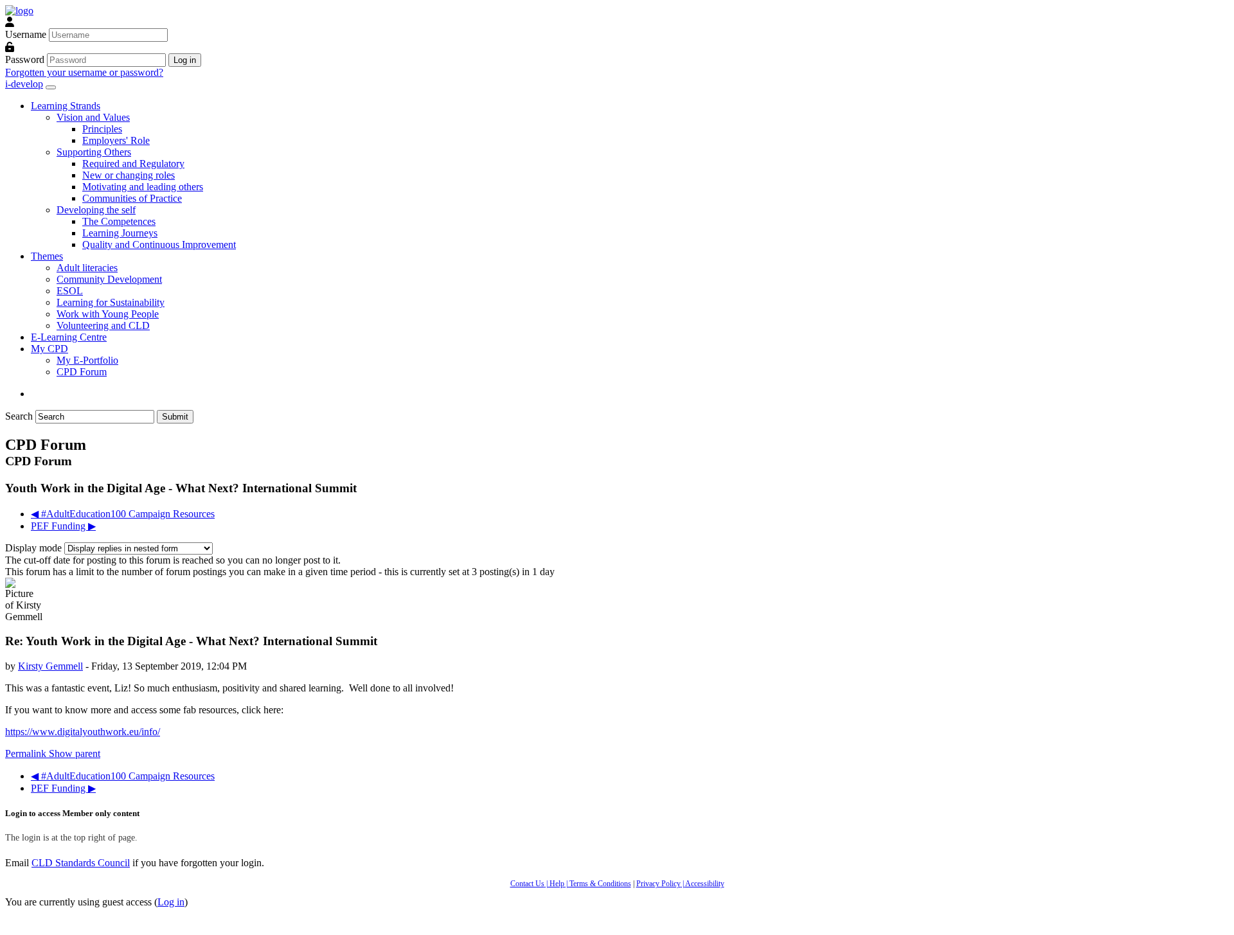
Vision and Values (93, 117)
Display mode (34, 547)
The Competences (119, 221)
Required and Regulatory (133, 163)
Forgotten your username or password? (84, 72)
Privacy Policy (658, 883)
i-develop (24, 83)
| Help (554, 883)
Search (19, 416)
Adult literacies (87, 267)
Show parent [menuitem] (74, 753)
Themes (47, 256)
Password (24, 59)
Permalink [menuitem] (27, 753)
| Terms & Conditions (597, 883)
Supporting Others (94, 152)
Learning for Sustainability (111, 302)
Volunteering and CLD (103, 325)
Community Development (109, 279)
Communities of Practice (132, 198)
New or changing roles (128, 175)
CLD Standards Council (80, 862)
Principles (102, 128)
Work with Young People (108, 313)
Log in (170, 901)
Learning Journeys (119, 232)
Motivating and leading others (142, 186)
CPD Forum (82, 371)
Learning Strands (65, 105)
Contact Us (527, 883)
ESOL (70, 290)
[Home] (19, 10)
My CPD (49, 348)
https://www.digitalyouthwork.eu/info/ (82, 731)
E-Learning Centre (69, 337)
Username (25, 34)
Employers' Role (116, 140)
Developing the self (96, 209)
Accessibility (704, 883)
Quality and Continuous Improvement (159, 244)
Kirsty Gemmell (50, 666)
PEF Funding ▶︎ (63, 526)
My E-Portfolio (87, 360)
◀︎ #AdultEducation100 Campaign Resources (123, 513)
